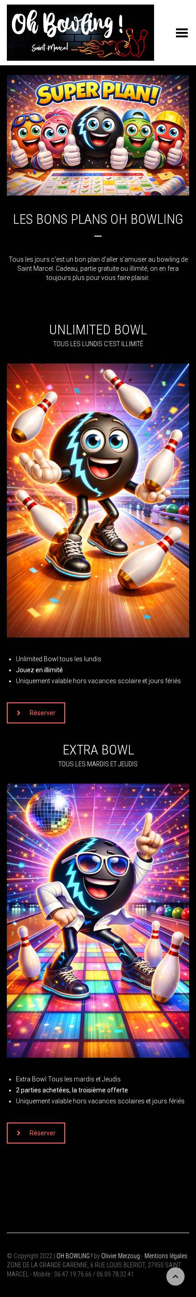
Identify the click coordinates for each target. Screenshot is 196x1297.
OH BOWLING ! (75, 1256)
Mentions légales (165, 1256)
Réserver (43, 713)
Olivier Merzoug (120, 1256)
